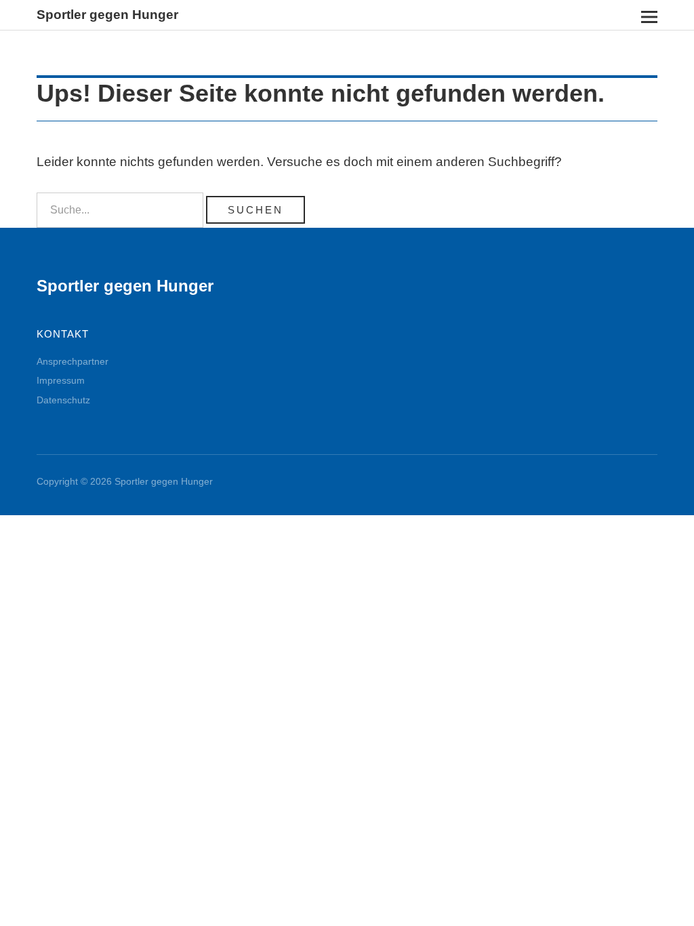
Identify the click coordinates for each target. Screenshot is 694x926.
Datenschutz (63, 400)
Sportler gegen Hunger (107, 14)
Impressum (61, 380)
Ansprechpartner (72, 361)
